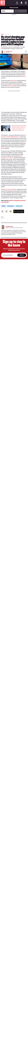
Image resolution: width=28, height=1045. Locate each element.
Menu (26, 3)
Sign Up (22, 255)
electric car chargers (12, 85)
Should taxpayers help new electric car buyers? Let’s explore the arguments (19, 128)
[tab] (14, 218)
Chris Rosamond (9, 51)
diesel (2, 148)
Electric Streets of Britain (10, 189)
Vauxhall (14, 80)
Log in (21, 3)
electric (24, 76)
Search (17, 3)
